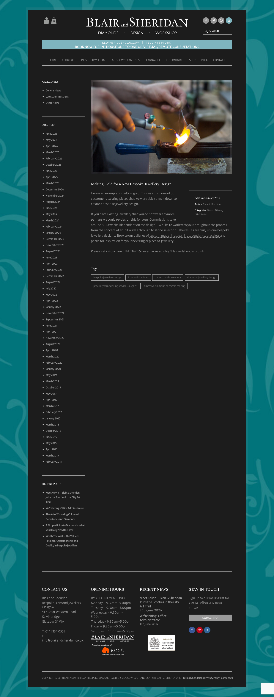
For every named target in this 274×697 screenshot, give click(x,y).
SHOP (192, 60)
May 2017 (51, 393)
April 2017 (51, 399)
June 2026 (51, 133)
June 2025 (51, 170)
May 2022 (51, 294)
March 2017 (52, 406)
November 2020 (55, 338)
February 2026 (54, 158)
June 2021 (51, 325)
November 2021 (55, 313)
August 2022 (53, 282)
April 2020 (52, 350)
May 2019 (51, 375)
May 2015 (51, 443)
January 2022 (53, 307)
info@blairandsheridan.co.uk (183, 251)
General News (214, 210)
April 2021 (51, 331)
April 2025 (52, 177)
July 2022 (51, 288)
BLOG (204, 60)
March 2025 (52, 183)
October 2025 (53, 164)
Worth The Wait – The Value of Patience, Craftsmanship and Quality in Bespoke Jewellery (62, 541)
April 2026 (52, 146)
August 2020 (53, 344)
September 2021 (55, 319)
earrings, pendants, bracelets (199, 235)
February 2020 (54, 362)
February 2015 (54, 461)
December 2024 (55, 189)
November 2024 (55, 195)
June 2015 (51, 437)
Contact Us (227, 677)
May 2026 (51, 140)
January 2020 (53, 369)
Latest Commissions (57, 96)
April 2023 (52, 263)
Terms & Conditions (193, 677)
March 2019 (52, 381)
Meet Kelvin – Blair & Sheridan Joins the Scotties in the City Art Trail (63, 497)
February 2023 (54, 269)
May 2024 (51, 214)
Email (194, 608)
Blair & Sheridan (212, 204)
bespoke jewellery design (107, 277)
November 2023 (55, 245)
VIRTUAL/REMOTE (157, 47)
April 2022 (52, 300)
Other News (201, 214)
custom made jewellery (168, 277)
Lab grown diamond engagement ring (164, 286)
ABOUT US (68, 60)
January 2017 (53, 418)
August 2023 (53, 251)
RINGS (83, 60)
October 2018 (53, 387)
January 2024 (53, 232)
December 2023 (55, 239)
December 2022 (55, 276)
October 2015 (53, 430)
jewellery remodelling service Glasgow (114, 286)
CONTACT (219, 60)
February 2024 (54, 226)
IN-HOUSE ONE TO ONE (118, 47)
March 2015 (52, 455)
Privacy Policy (212, 677)
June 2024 (51, 208)
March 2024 (52, 220)
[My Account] (46, 20)
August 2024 (53, 201)
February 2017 (54, 412)
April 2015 (51, 449)
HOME (52, 60)
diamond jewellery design (201, 277)
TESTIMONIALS (175, 60)
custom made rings (163, 235)
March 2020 (52, 356)
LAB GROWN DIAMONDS (125, 60)
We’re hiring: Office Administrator (65, 508)
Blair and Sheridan (138, 277)
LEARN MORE (153, 60)
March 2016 (52, 424)
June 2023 (51, 257)
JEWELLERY (98, 60)
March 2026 (52, 152)
